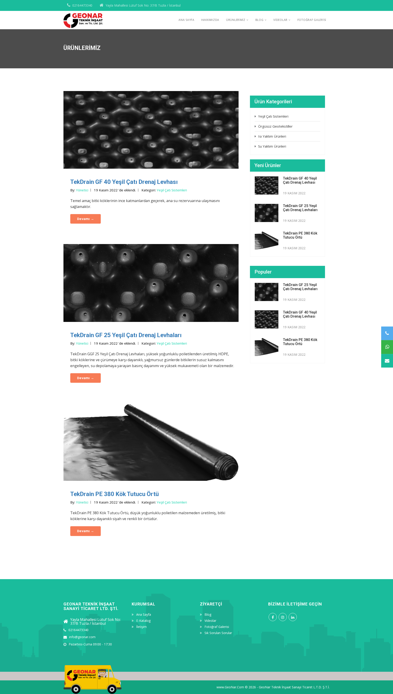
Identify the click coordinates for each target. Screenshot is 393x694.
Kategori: (164, 190)
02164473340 (82, 5)
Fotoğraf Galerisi (311, 20)
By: (79, 190)
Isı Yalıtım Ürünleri (272, 136)
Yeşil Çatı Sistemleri (273, 116)
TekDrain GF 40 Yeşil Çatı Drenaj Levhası (124, 181)
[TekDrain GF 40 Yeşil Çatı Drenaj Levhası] (151, 129)
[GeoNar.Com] (83, 14)
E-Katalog (143, 620)
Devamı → (85, 219)
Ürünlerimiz (235, 20)
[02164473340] (387, 333)
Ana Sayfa (186, 20)
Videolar (280, 20)
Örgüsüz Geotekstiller (275, 126)
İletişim (141, 626)
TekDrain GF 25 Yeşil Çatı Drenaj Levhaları (125, 335)
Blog (259, 20)
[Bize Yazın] (387, 361)
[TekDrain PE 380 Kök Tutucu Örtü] (151, 442)
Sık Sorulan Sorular (218, 633)
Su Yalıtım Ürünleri (272, 146)
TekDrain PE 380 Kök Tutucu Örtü (114, 494)
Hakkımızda (210, 20)
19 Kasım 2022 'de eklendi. (115, 190)
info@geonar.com (82, 637)
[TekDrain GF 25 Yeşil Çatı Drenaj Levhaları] (151, 282)
